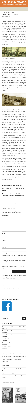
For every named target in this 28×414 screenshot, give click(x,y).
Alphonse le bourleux (7, 346)
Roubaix (16, 201)
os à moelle (22, 203)
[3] (7, 143)
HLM (17, 203)
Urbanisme (21, 201)
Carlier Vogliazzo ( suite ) (7, 330)
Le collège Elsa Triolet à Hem (17, 373)
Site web (4, 247)
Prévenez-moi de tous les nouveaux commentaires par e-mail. (13, 261)
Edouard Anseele (8, 201)
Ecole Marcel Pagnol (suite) (8, 338)
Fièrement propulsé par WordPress (9, 410)
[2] (2, 188)
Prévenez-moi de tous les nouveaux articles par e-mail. (13, 267)
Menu (14, 9)
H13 (14, 203)
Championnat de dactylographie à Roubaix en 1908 (13, 326)
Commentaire (5, 215)
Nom (3, 233)
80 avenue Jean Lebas (7, 342)
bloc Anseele (7, 203)
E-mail (4, 240)
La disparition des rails (7, 334)
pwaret (12, 12)
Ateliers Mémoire (14, 2)
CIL (12, 203)
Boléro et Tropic (17, 380)
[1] (2, 185)
